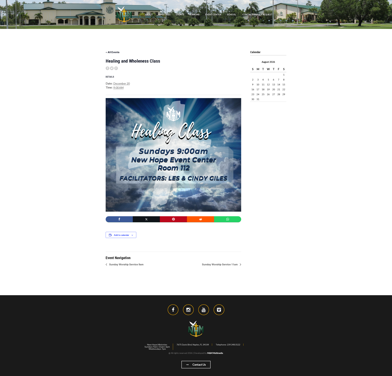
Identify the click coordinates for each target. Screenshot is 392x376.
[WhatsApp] (227, 219)
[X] (146, 219)
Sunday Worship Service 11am (220, 264)
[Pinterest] (173, 219)
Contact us (199, 364)
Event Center (213, 14)
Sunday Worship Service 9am (126, 264)
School (231, 14)
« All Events (112, 52)
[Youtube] (203, 309)
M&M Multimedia (215, 353)
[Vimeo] (219, 309)
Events (180, 14)
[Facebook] (119, 219)
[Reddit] (200, 219)
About (149, 14)
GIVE (281, 14)
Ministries (164, 14)
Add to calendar (121, 235)
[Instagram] (188, 309)
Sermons (194, 14)
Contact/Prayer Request (257, 14)
